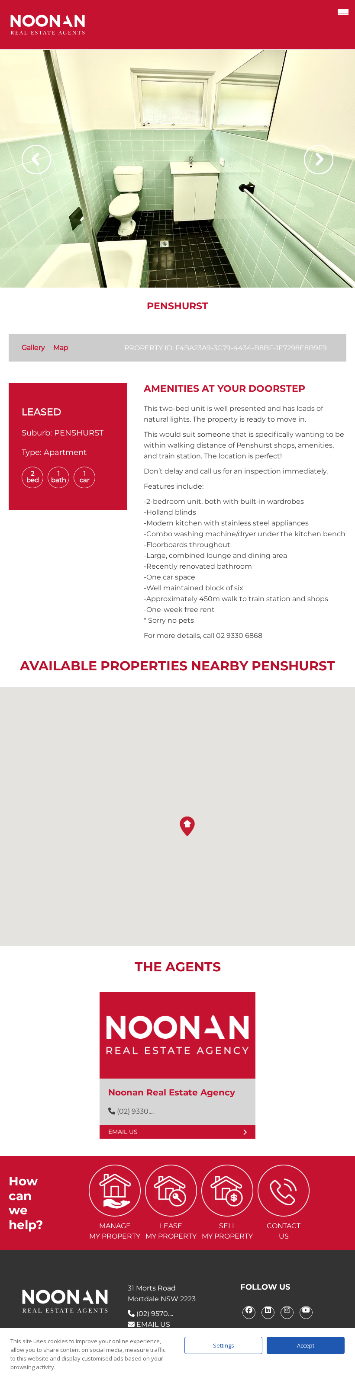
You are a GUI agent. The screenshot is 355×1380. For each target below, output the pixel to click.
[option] (177, 169)
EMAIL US (152, 1324)
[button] (187, 826)
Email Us (123, 1132)
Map (60, 347)
